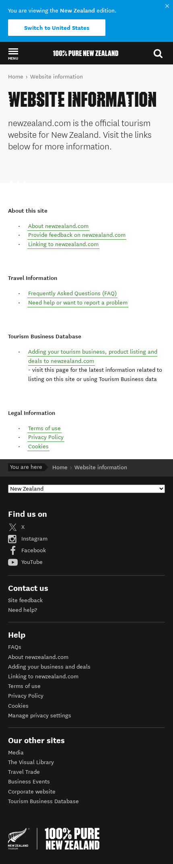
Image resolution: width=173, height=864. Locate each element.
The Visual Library (31, 762)
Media (16, 752)
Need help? (22, 610)
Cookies (38, 446)
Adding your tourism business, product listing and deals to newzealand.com (92, 356)
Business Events (29, 781)
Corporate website (32, 791)
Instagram (33, 538)
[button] (13, 53)
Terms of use (44, 428)
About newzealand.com (58, 226)
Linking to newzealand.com (63, 244)
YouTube (31, 562)
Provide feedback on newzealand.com (77, 235)
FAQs (14, 647)
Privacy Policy (46, 437)
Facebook (33, 550)
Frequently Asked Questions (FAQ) (72, 293)
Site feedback (25, 600)
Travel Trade (24, 772)
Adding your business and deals (49, 666)
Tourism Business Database (43, 801)
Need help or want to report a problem (78, 302)
